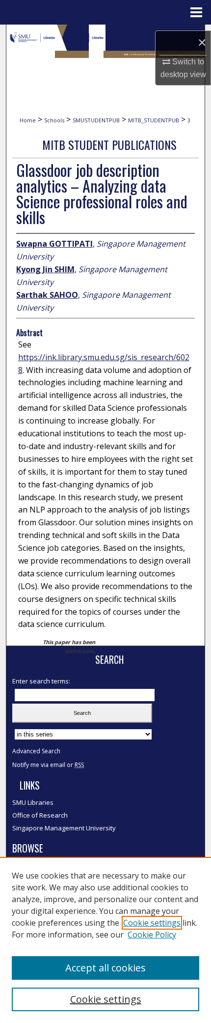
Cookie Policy (152, 934)
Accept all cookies (105, 967)
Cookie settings (152, 922)
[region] (105, 940)
